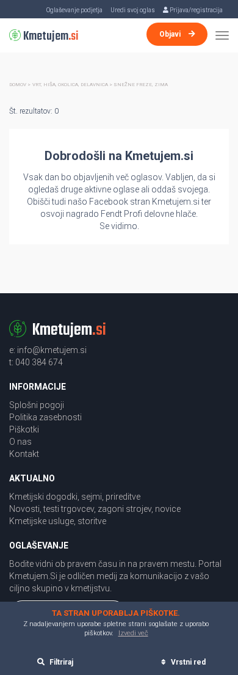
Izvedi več (133, 633)
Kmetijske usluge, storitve (57, 521)
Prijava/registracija (195, 10)
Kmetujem (50, 36)
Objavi (170, 34)
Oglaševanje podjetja (74, 10)
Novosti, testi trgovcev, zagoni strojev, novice (95, 509)
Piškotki (24, 429)
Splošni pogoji (36, 405)
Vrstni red (187, 662)
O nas (20, 442)
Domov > (20, 84)
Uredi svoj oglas (132, 10)
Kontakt (24, 454)
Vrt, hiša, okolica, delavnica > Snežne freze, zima (100, 84)
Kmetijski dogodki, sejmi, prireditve (74, 497)
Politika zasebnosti (45, 417)
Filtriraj (60, 662)
